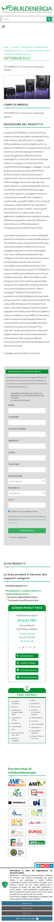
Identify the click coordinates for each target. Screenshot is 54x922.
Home (6, 47)
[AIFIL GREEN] (37, 842)
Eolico (33, 700)
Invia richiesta (27, 531)
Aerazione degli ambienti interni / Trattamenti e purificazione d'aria (23, 599)
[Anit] (37, 782)
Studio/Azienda (17, 429)
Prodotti (14, 47)
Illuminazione (35, 707)
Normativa (34, 721)
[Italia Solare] (17, 832)
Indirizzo (13, 441)
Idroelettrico (35, 703)
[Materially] (17, 802)
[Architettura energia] (17, 822)
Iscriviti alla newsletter (24, 512)
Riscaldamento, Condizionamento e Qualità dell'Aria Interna (23, 592)
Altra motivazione (20, 400)
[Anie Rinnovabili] (17, 782)
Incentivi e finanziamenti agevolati (36, 712)
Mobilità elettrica (37, 718)
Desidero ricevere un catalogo (27, 393)
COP (13, 730)
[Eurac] (37, 832)
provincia (13, 488)
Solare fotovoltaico (37, 724)
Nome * (12, 405)
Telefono (13, 464)
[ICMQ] (37, 792)
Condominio (16, 723)
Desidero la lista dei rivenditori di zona (27, 397)
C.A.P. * (11, 500)
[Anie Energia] (37, 812)
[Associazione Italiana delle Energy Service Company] (37, 822)
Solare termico (36, 727)
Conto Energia (16, 726)
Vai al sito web (27, 641)
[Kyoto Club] (17, 812)
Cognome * (14, 417)
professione (15, 476)
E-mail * (12, 452)
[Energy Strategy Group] (17, 792)
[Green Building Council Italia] (17, 852)
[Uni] (37, 802)
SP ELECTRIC (27, 620)
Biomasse (15, 707)
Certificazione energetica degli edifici (17, 712)
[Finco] (17, 842)
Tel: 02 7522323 (27, 634)
